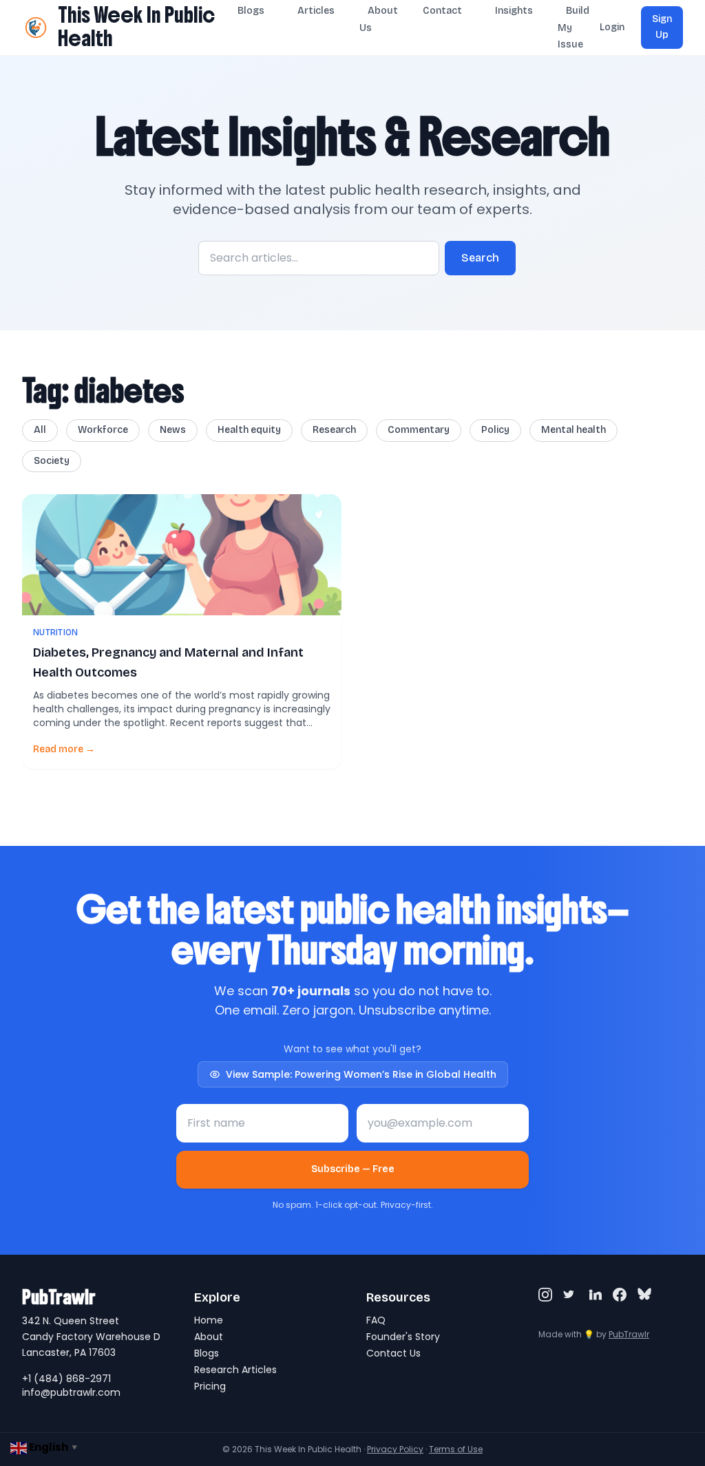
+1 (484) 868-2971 (66, 1378)
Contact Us (393, 1353)
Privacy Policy (395, 1449)
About (208, 1336)
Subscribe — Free (352, 1169)
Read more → (64, 749)
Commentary (419, 430)
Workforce (103, 430)
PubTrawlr (629, 1334)
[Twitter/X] (570, 1295)
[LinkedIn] (595, 1295)
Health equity (249, 430)
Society (52, 461)
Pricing (210, 1386)
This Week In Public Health (136, 27)
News (173, 430)
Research (334, 430)
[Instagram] (545, 1295)
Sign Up (662, 27)
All (40, 430)
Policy (495, 430)
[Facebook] (620, 1295)
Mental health (573, 430)
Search (480, 257)
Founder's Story (403, 1336)
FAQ (376, 1320)
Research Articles (235, 1370)
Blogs (206, 1353)
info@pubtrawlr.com (71, 1392)
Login (612, 27)
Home (208, 1320)
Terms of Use (456, 1449)
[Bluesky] (644, 1295)
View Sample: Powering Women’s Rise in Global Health (361, 1074)
